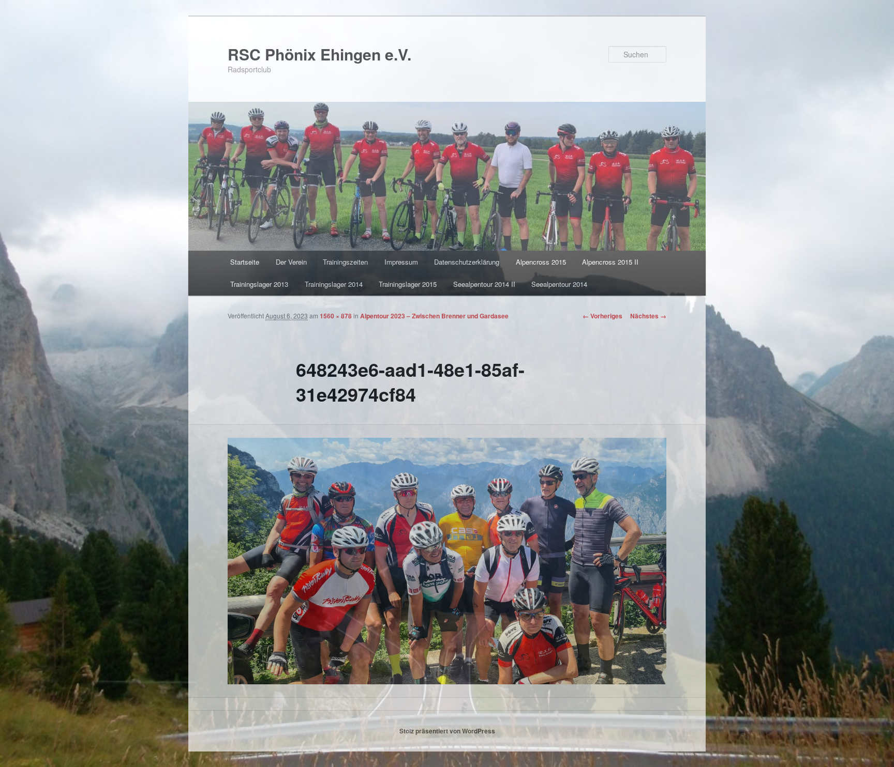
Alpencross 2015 (541, 262)
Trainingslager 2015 (408, 284)
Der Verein (291, 262)
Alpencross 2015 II (610, 262)
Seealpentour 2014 (559, 284)
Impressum (401, 262)
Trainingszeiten (345, 262)
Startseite (244, 262)
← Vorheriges (602, 315)
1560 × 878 (336, 315)
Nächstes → (648, 315)
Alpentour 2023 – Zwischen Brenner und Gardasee (434, 315)
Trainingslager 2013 (259, 284)
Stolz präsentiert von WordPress (447, 730)
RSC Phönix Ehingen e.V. (319, 54)
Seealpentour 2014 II (484, 284)
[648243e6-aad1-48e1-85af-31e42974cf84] (447, 561)
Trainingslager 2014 (334, 284)
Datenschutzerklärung (466, 262)
